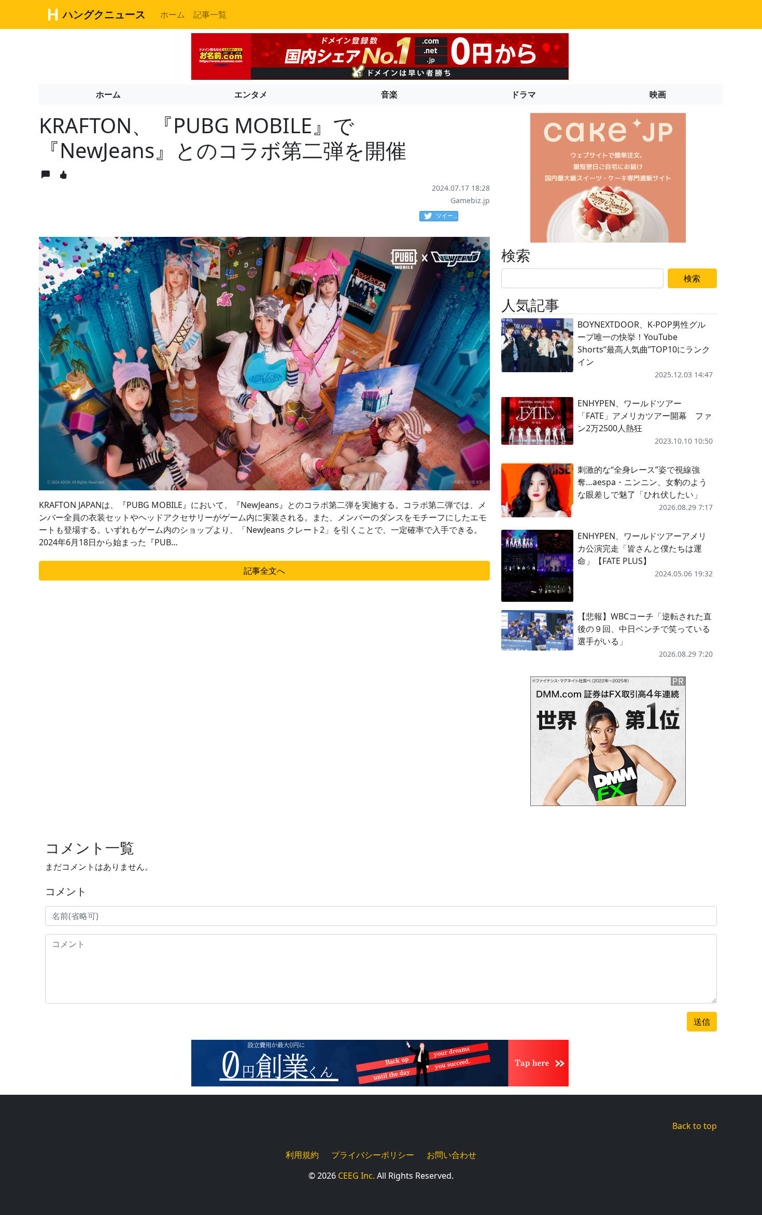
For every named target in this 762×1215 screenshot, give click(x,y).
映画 (658, 94)
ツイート (447, 215)
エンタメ (250, 94)
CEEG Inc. (356, 1175)
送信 (702, 1021)
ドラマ (523, 94)
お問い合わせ (451, 1155)
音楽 (389, 94)
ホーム (172, 14)
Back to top (694, 1126)
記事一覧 (210, 14)
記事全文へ (264, 570)
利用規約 (302, 1155)
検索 (692, 278)
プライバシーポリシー (372, 1155)
